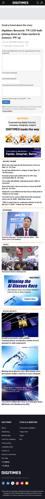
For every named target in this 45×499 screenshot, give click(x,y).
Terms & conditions (9, 439)
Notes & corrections (9, 454)
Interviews (7, 210)
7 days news (23, 432)
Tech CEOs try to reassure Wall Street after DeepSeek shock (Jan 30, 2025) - (21, 198)
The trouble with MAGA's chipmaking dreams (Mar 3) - (21, 182)
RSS (20, 439)
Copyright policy (7, 447)
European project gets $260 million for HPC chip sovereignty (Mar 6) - (19, 177)
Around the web (9, 161)
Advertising (5, 432)
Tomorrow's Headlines (27, 428)
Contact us (5, 451)
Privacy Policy (7, 111)
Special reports (9, 311)
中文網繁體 (5, 462)
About (4, 428)
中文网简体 (5, 466)
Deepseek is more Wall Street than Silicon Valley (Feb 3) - (22, 193)
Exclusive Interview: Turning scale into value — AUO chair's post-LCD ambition (20, 238)
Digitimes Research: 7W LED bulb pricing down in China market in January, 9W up (22, 33)
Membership (6, 435)
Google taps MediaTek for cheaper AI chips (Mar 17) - (21, 171)
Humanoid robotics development (14, 272)
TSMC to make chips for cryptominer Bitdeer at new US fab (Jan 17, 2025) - (22, 203)
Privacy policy (6, 443)
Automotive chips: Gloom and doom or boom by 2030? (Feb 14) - (21, 187)
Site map (5, 458)
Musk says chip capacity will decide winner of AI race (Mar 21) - (21, 166)
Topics (6, 244)
